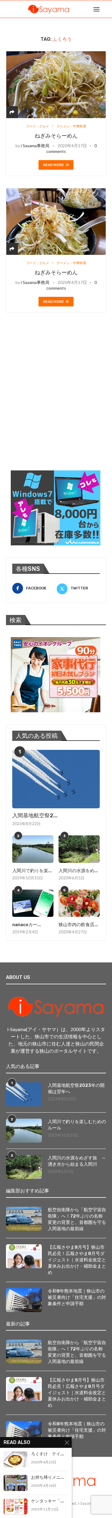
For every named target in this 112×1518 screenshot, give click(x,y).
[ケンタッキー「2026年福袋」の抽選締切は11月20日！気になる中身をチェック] (15, 1506)
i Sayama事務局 (35, 145)
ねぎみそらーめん (56, 136)
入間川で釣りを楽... (32, 870)
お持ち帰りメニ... (47, 1477)
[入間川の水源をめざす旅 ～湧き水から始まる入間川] (79, 849)
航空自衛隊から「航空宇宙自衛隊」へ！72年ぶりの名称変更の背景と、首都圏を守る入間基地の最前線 (77, 1219)
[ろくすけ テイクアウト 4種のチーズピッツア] (15, 1459)
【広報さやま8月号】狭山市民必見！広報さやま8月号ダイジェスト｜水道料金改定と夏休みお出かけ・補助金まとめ (77, 1260)
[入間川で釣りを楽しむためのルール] (32, 849)
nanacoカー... (26, 924)
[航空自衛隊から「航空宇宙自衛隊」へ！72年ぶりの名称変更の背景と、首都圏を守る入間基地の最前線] (24, 1219)
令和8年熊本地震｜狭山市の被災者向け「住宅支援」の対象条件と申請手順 (77, 1297)
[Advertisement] (56, 399)
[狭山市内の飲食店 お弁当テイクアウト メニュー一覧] (79, 903)
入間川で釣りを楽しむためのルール (77, 1125)
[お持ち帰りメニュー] (15, 1483)
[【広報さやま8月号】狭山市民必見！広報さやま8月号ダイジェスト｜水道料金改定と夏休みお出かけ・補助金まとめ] (24, 1256)
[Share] (12, 112)
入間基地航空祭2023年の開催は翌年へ (76, 1088)
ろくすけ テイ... (47, 1454)
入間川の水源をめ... (78, 870)
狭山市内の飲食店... (78, 924)
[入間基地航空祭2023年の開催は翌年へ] (56, 779)
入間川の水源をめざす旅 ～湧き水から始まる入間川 (77, 1161)
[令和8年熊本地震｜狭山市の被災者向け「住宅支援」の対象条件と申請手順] (24, 1300)
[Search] (106, 9)
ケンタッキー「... (47, 1501)
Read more (53, 165)
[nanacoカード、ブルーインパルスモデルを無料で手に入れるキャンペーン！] (32, 903)
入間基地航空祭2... (35, 815)
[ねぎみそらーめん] (56, 84)
